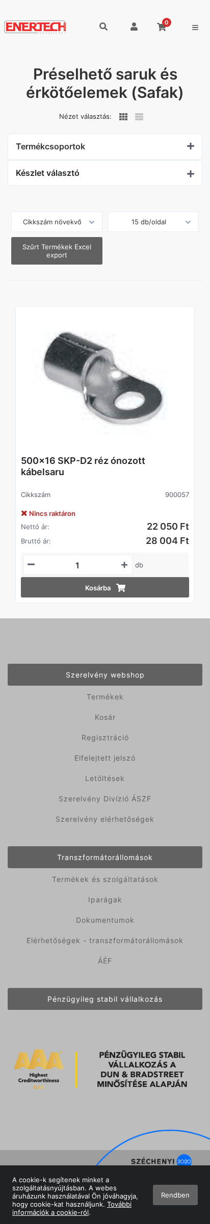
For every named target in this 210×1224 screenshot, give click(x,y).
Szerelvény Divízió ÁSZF (105, 798)
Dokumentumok (105, 920)
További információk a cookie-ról (72, 1208)
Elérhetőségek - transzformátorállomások (105, 940)
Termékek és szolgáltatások (105, 879)
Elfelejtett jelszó (105, 757)
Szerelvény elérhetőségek (105, 819)
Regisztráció (105, 737)
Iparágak (105, 899)
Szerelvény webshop (105, 674)
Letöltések (105, 778)
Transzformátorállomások (105, 857)
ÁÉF (105, 960)
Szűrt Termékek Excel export (56, 251)
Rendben (175, 1195)
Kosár (105, 717)
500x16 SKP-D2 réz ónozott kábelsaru (83, 466)
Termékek (105, 696)
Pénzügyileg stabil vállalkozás (105, 999)
